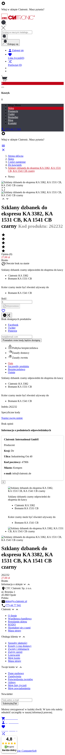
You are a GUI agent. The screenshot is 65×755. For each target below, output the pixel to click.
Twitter (12, 327)
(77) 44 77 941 (13, 605)
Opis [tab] (10, 363)
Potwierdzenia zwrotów (20, 679)
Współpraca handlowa (20, 618)
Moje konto (14, 658)
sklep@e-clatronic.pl (16, 601)
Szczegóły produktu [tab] (18, 366)
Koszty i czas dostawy (20, 646)
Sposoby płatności (17, 643)
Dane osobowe (16, 673)
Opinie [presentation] (11, 372)
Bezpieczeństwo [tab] (16, 369)
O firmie (12, 615)
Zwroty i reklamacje (18, 649)
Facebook (13, 324)
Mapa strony (14, 630)
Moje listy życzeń (17, 685)
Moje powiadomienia (19, 688)
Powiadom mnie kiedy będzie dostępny (21, 340)
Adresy (12, 682)
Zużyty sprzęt (15, 652)
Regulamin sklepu (17, 621)
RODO (12, 624)
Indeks (5, 406)
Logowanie (14, 655)
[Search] (4, 36)
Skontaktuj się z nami (19, 627)
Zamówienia (14, 676)
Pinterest (12, 330)
